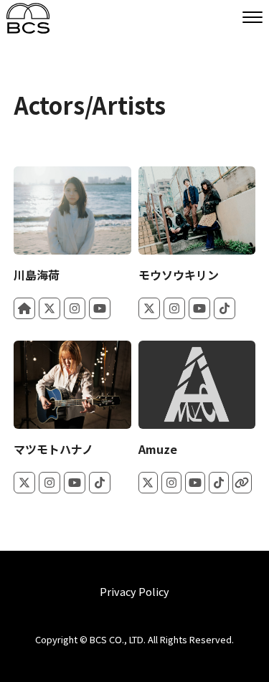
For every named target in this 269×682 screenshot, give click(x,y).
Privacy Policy (134, 592)
